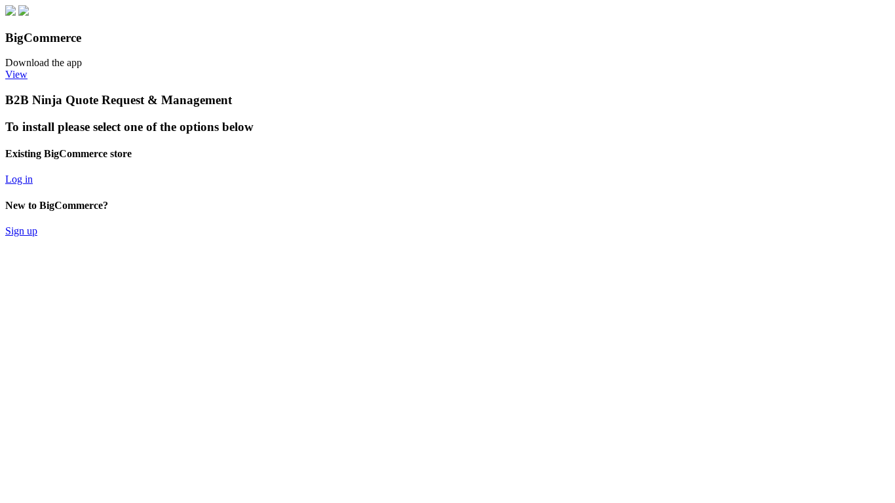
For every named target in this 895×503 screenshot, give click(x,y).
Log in (19, 179)
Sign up (21, 230)
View (16, 74)
